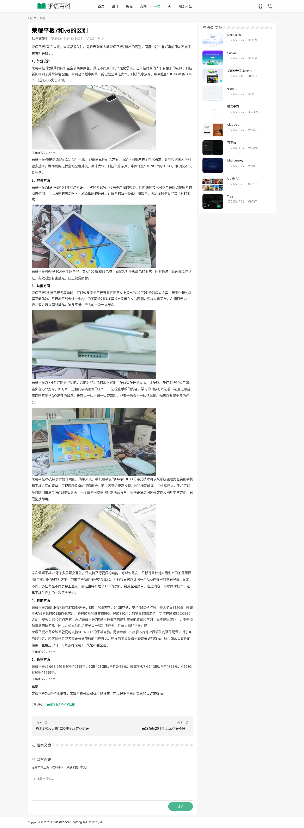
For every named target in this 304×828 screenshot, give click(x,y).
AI (169, 6)
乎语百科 (41, 38)
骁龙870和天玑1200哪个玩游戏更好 (62, 728)
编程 (129, 6)
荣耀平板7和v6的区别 (61, 704)
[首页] (29, 18)
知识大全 (185, 6)
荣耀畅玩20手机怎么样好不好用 (165, 728)
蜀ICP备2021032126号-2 (87, 822)
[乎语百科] (54, 9)
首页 (101, 6)
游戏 (143, 6)
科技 (157, 6)
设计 (115, 6)
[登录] (260, 6)
